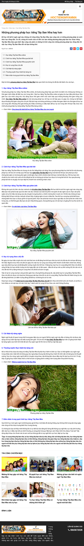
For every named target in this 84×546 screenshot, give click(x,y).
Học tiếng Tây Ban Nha (23, 28)
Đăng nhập (69, 1)
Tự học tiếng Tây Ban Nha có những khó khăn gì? (41, 501)
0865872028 (76, 530)
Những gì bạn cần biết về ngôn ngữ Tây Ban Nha (69, 475)
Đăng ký (79, 1)
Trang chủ (5, 28)
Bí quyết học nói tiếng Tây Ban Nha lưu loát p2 (41, 475)
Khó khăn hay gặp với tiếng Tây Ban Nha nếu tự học (14, 501)
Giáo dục (12, 28)
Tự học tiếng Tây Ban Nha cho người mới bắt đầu (69, 501)
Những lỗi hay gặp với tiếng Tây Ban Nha (14, 475)
